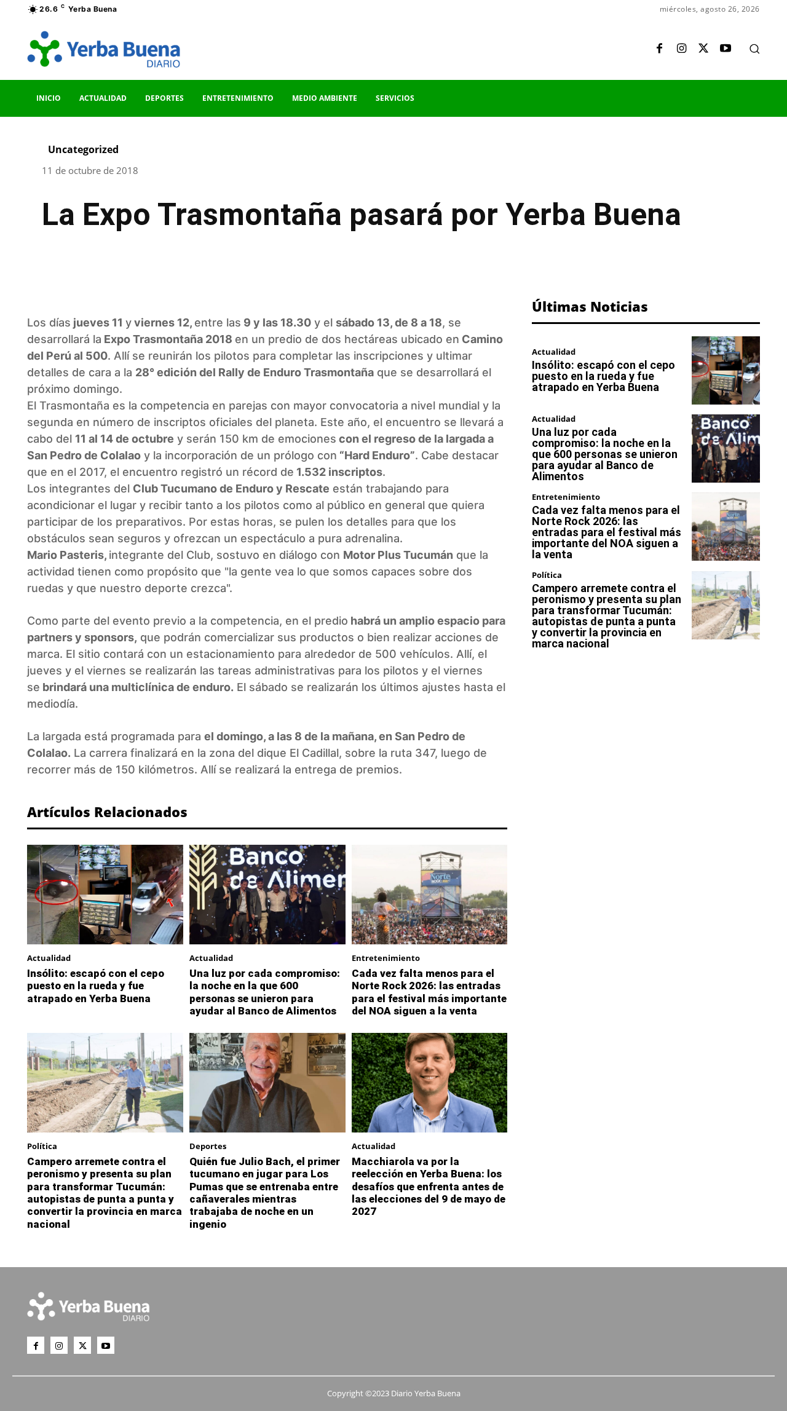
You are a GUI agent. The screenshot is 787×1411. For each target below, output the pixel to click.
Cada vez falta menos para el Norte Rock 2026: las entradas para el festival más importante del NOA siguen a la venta (429, 992)
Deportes (207, 1146)
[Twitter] (703, 49)
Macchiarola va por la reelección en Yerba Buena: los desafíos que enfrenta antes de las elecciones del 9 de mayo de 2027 (428, 1186)
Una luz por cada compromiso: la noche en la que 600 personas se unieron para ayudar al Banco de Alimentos (264, 992)
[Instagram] (681, 49)
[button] (754, 48)
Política (42, 1146)
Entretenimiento (386, 958)
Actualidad (49, 958)
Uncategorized (83, 149)
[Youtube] (725, 49)
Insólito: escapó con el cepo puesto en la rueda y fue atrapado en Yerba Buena (95, 986)
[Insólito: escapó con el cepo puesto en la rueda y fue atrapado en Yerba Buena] (105, 894)
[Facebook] (659, 49)
